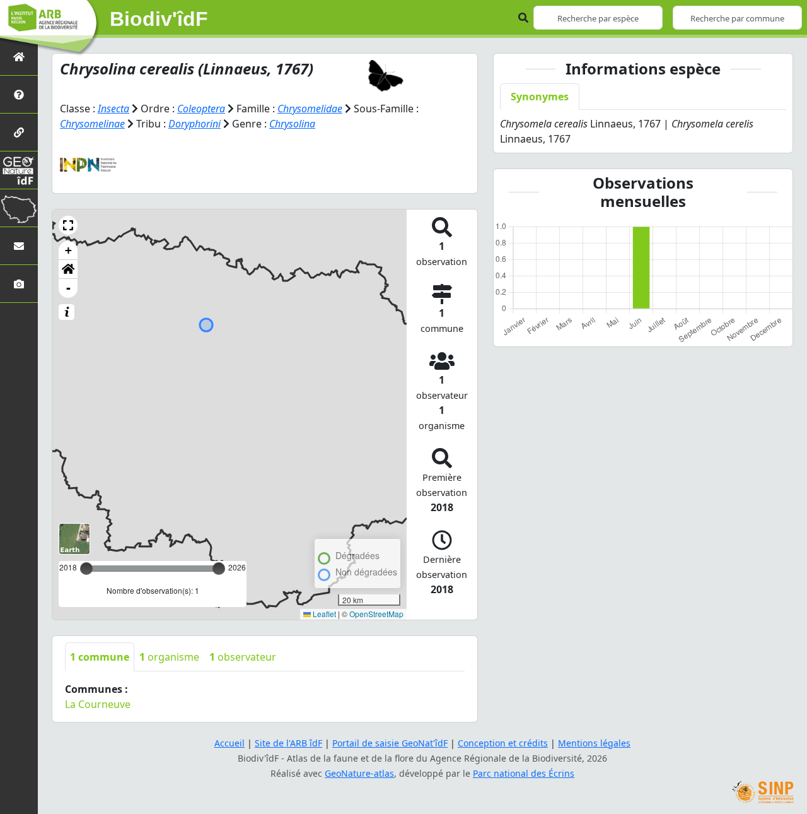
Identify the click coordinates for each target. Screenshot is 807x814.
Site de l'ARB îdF (288, 743)
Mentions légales (594, 743)
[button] (68, 225)
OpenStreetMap (376, 613)
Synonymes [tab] (540, 96)
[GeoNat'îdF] (19, 170)
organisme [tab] (169, 657)
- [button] (68, 288)
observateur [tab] (242, 657)
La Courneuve (98, 704)
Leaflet (323, 613)
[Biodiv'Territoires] (19, 208)
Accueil (229, 743)
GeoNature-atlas (359, 773)
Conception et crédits (503, 743)
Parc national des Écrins (523, 773)
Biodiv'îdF (159, 19)
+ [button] (68, 250)
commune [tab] (99, 657)
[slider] (218, 568)
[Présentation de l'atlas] (19, 94)
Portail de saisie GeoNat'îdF (390, 743)
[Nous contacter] (19, 245)
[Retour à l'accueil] (19, 56)
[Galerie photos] (19, 283)
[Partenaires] (19, 132)
